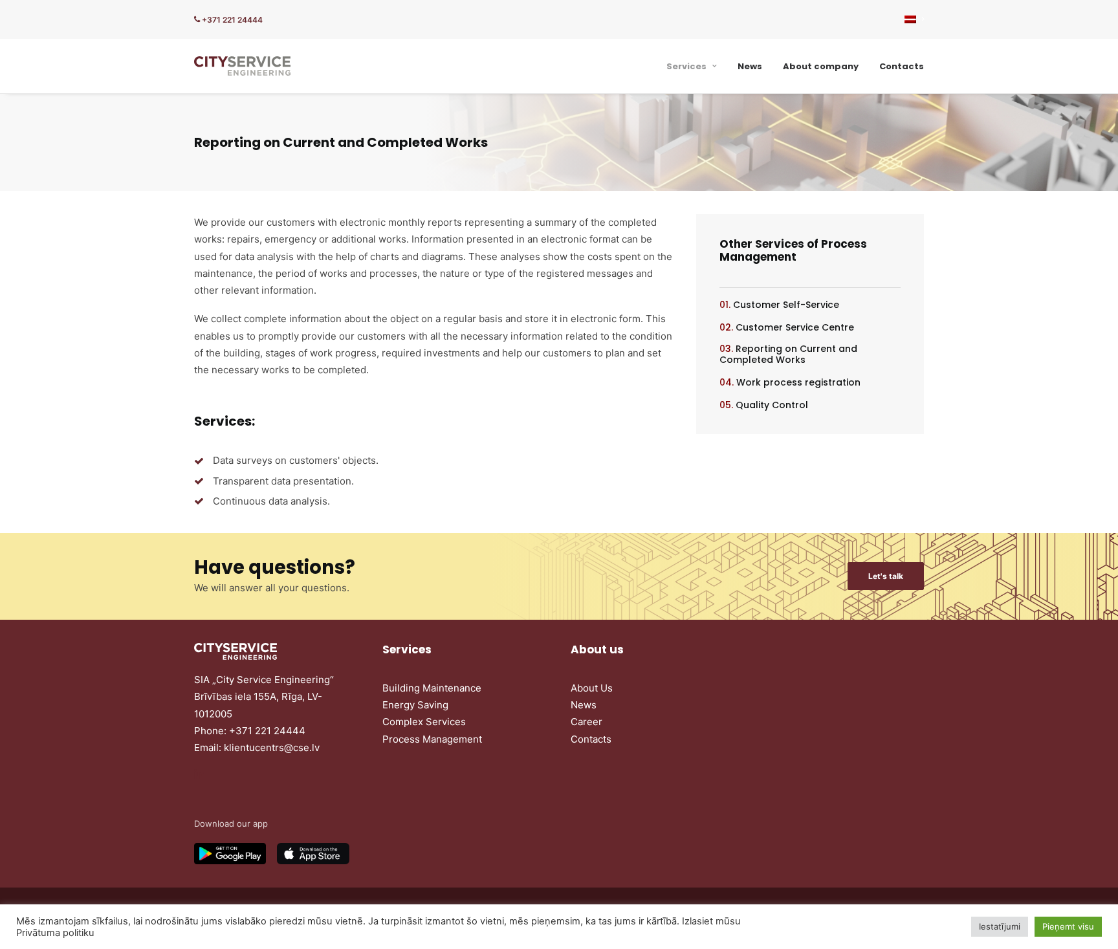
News (750, 66)
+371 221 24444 (231, 20)
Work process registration (798, 382)
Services (686, 66)
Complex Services (424, 721)
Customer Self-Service (786, 304)
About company (821, 66)
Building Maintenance (431, 688)
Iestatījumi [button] (999, 926)
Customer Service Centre (795, 327)
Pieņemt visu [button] (1068, 926)
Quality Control (772, 404)
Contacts (901, 66)
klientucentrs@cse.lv (272, 747)
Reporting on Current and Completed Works (788, 354)
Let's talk (885, 576)
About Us (592, 688)
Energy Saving (415, 705)
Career (586, 721)
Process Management (432, 739)
